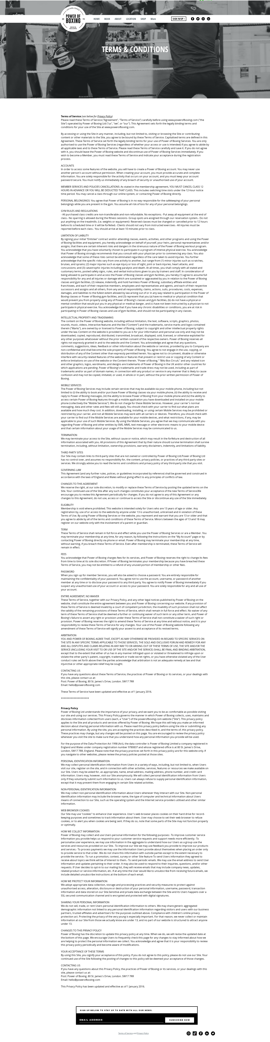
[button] (107, 18)
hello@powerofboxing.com (84, 685)
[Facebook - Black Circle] (192, 18)
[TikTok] (195, 1033)
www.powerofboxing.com (183, 120)
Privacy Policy (104, 116)
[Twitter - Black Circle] (198, 18)
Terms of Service (125, 1033)
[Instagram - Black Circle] (203, 18)
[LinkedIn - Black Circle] (208, 18)
